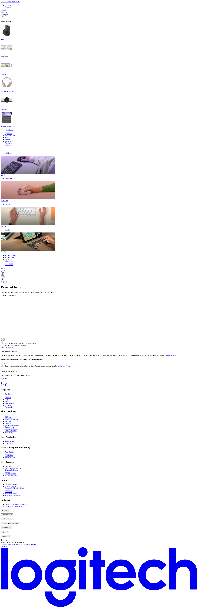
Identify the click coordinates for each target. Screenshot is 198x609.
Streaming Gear (10, 457)
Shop (3, 14)
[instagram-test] (2, 379)
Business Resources (11, 475)
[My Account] (2, 279)
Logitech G (8, 5)
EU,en (5, 13)
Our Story (8, 394)
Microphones (9, 432)
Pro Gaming (9, 454)
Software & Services (11, 470)
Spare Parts (8, 492)
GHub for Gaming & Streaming (15, 504)
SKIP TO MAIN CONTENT (10, 2)
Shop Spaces (9, 466)
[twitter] (4, 379)
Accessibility (9, 407)
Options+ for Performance (13, 506)
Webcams (8, 421)
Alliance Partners (10, 474)
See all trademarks (171, 355)
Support (3, 10)
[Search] (2, 274)
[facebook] (6, 379)
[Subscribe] (21, 364)
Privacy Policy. (65, 366)
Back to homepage (7, 347)
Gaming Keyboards (11, 429)
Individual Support (11, 484)
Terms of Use (5, 544)
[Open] (5, 282)
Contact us (8, 490)
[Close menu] (2, 17)
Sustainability (9, 403)
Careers (7, 396)
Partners (7, 472)
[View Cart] (2, 282)
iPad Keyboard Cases (12, 425)
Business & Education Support (15, 488)
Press (6, 401)
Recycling (8, 405)
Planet (3, 272)
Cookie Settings (25, 544)
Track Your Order (10, 494)
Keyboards (8, 418)
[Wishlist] (3, 277)
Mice (6, 416)
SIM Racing (9, 456)
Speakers (8, 423)
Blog (6, 399)
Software (4, 268)
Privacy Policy (15, 544)
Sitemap (33, 544)
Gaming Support (10, 486)
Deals (3, 270)
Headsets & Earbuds (11, 419)
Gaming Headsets (10, 431)
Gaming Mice (9, 427)
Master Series (9, 441)
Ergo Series (8, 443)
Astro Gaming (9, 452)
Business (8, 7)
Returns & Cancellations (13, 495)
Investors (8, 398)
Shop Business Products (13, 468)
